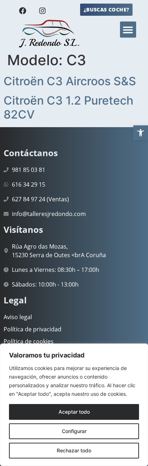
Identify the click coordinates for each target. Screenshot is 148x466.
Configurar (74, 431)
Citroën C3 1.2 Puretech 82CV (68, 107)
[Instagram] (42, 11)
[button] (140, 132)
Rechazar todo (74, 450)
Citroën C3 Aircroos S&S (70, 81)
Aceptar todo (74, 412)
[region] (74, 405)
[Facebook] (22, 11)
